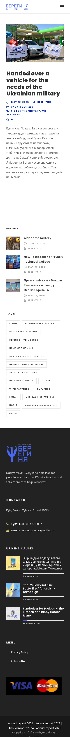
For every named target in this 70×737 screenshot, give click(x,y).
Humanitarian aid (21, 348)
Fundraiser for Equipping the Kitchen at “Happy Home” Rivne (43, 611)
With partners (19, 388)
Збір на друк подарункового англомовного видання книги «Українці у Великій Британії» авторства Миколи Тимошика (42, 563)
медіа (13, 413)
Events (46, 380)
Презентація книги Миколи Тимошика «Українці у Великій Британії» (43, 285)
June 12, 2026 (36, 243)
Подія (13, 405)
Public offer (18, 661)
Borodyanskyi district (41, 323)
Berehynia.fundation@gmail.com (32, 530)
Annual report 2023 (47, 723)
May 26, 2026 (36, 267)
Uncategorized (22, 106)
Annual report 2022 (20, 723)
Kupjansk (43, 388)
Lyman (13, 396)
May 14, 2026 (36, 295)
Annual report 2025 (48, 728)
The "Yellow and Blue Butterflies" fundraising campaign (39, 588)
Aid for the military (25, 110)
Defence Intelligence (23, 339)
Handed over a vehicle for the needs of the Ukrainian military (33, 83)
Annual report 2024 (21, 728)
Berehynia (44, 102)
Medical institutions (40, 396)
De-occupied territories (26, 364)
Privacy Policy (19, 652)
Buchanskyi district (23, 331)
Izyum (13, 323)
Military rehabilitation (41, 405)
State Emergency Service (26, 356)
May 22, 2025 (20, 102)
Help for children (21, 380)
